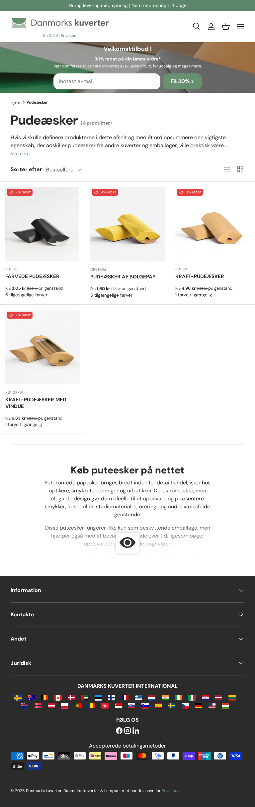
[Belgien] (44, 697)
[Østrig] (51, 705)
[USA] (212, 705)
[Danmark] (71, 697)
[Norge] (38, 705)
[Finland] (111, 697)
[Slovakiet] (131, 705)
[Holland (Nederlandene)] (151, 697)
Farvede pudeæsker (32, 276)
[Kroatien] (205, 697)
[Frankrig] (125, 697)
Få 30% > (182, 81)
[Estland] (98, 697)
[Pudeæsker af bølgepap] (127, 224)
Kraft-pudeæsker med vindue (35, 403)
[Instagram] (127, 731)
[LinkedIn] (135, 731)
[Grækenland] (138, 697)
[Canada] (57, 697)
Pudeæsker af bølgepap (122, 276)
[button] (225, 26)
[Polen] (64, 705)
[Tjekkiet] (185, 705)
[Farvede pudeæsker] (42, 224)
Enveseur (170, 790)
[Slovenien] (144, 705)
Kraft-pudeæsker (199, 276)
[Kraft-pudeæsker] (212, 224)
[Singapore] (118, 705)
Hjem (15, 102)
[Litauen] (231, 697)
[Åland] (17, 697)
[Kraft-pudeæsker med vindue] (42, 347)
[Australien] (31, 697)
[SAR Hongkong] (104, 705)
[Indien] (165, 697)
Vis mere (20, 153)
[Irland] (178, 697)
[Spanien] (158, 705)
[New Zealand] (24, 705)
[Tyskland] (198, 705)
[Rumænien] (91, 705)
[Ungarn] (225, 705)
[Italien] (191, 697)
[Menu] (240, 26)
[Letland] (218, 697)
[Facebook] (119, 731)
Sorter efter (26, 169)
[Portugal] (78, 705)
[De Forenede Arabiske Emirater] (84, 697)
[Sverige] (171, 705)
